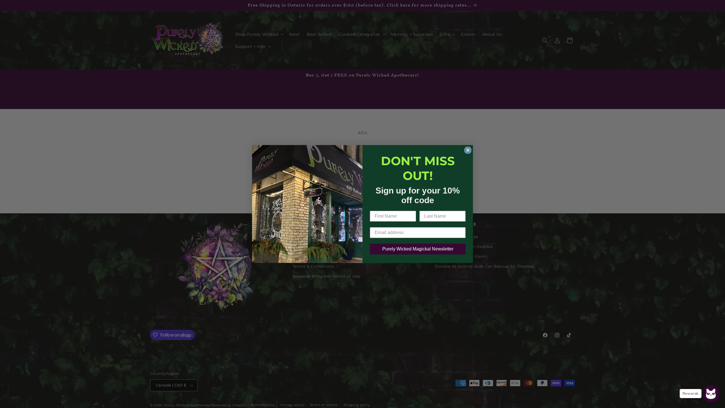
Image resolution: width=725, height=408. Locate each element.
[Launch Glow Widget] (710, 393)
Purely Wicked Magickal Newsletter (417, 248)
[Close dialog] (468, 150)
